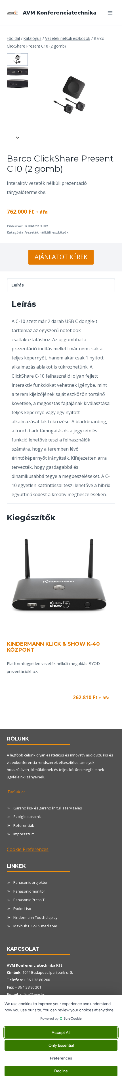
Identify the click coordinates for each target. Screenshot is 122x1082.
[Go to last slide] (18, 56)
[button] (17, 59)
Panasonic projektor (30, 882)
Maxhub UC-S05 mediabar (35, 925)
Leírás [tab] (17, 285)
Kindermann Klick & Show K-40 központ (53, 647)
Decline (61, 1071)
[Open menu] (110, 12)
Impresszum (24, 833)
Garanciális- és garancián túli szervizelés (47, 808)
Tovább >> (17, 791)
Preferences (61, 1058)
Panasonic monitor (29, 891)
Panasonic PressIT (29, 899)
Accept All (61, 1032)
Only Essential (61, 1045)
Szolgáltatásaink (27, 816)
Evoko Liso (22, 908)
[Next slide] (18, 137)
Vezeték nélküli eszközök (46, 232)
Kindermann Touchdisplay (35, 917)
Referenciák (23, 825)
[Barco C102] (71, 96)
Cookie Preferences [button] (28, 849)
